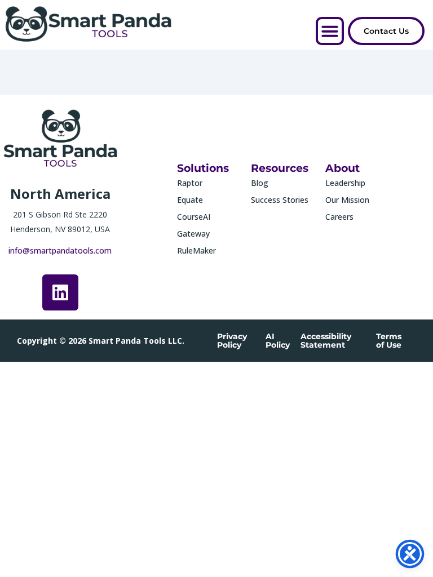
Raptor (189, 182)
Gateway (193, 233)
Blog (259, 182)
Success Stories (279, 199)
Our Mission (347, 199)
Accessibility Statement (326, 340)
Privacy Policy (232, 340)
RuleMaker (196, 250)
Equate (190, 199)
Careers (339, 216)
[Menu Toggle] (330, 31)
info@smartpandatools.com (60, 250)
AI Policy (278, 340)
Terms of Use (388, 340)
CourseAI (193, 216)
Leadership (345, 182)
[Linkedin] (60, 292)
